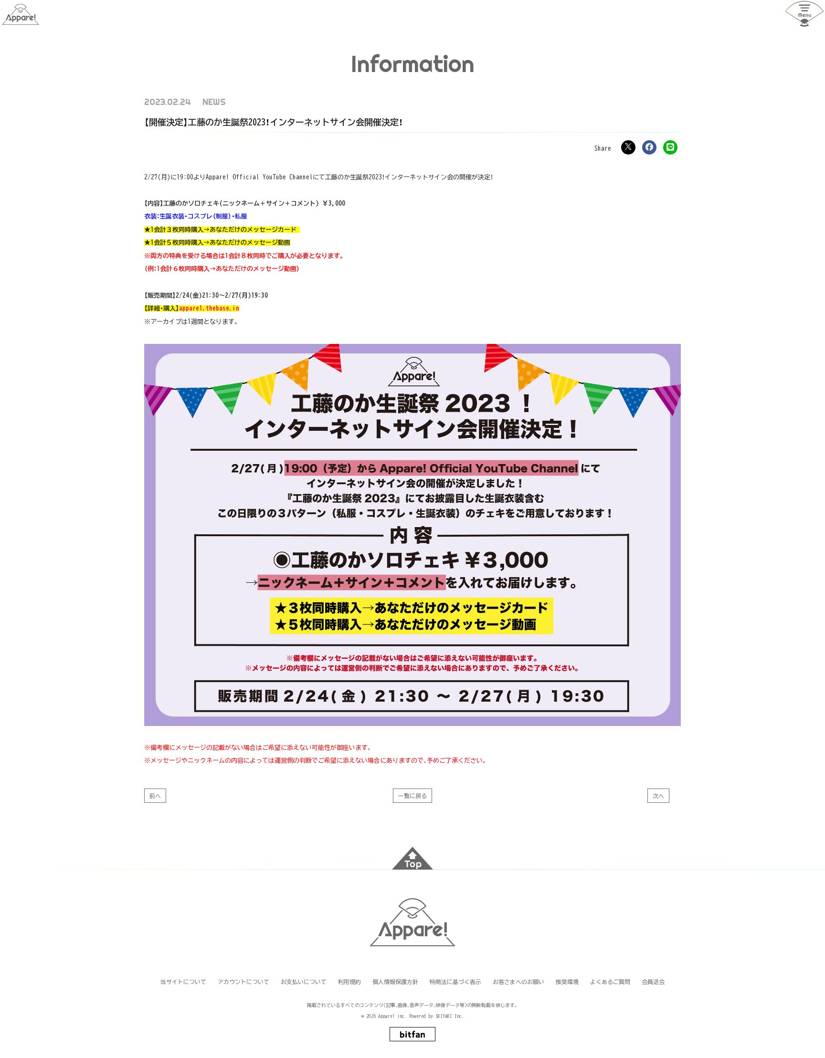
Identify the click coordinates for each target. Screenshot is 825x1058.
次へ (658, 796)
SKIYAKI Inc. (449, 1016)
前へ (155, 796)
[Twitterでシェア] (628, 147)
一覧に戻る (412, 796)
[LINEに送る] (670, 147)
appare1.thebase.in (209, 308)
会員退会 (653, 982)
